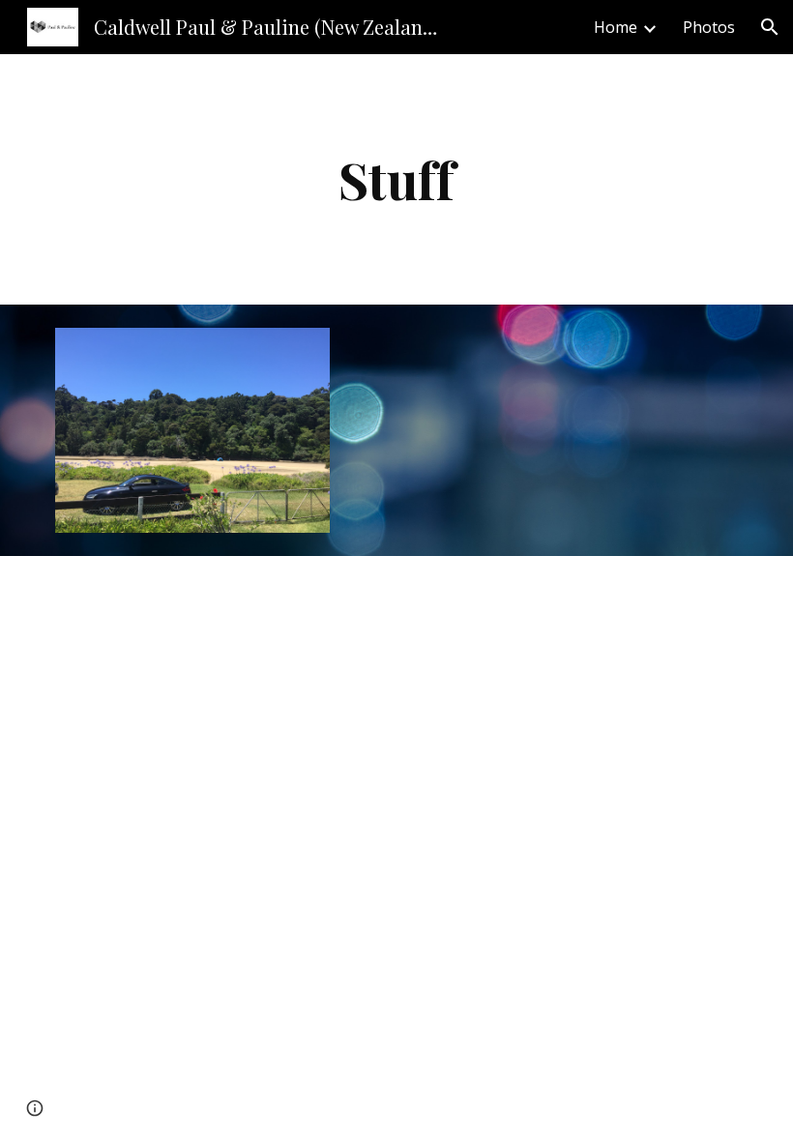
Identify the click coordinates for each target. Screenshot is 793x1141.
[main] (396, 179)
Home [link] (615, 27)
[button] (770, 27)
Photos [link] (709, 27)
